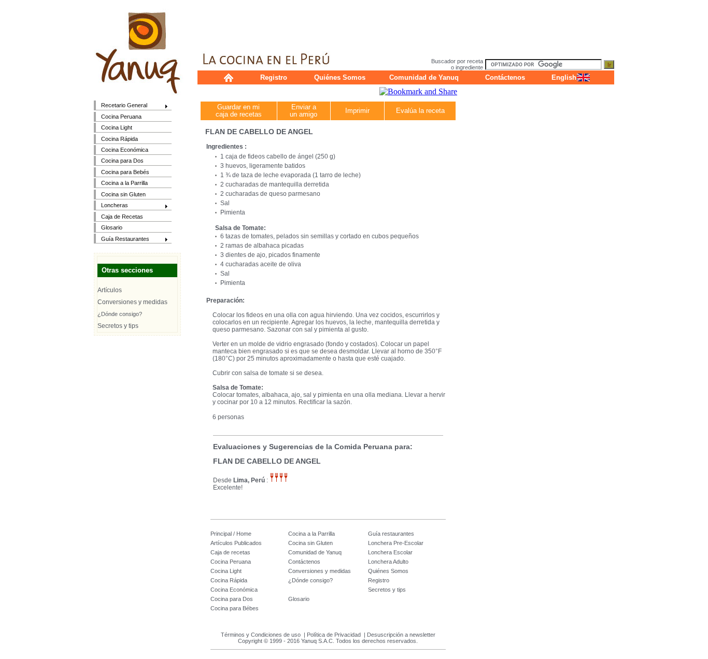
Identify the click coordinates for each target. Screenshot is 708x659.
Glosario (111, 227)
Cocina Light (116, 127)
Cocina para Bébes (234, 608)
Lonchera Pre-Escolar (395, 543)
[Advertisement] (405, 23)
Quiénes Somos (339, 77)
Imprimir (357, 110)
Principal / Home (230, 534)
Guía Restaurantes (121, 239)
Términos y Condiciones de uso (261, 635)
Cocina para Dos (122, 160)
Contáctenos (505, 77)
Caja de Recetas (122, 216)
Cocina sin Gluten (123, 194)
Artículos (109, 290)
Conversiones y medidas (132, 302)
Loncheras (111, 206)
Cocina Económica (124, 150)
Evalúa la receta (420, 110)
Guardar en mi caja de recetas (239, 110)
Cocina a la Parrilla (124, 183)
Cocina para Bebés (125, 172)
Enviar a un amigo (303, 110)
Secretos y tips (117, 326)
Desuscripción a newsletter (401, 635)
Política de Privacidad (334, 635)
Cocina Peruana (121, 116)
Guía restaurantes (391, 534)
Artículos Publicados (236, 543)
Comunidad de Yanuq (424, 77)
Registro (273, 77)
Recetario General (120, 106)
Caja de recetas (230, 552)
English (563, 77)
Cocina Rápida (119, 139)
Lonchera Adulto (388, 561)
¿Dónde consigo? (119, 314)
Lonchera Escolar (390, 552)
